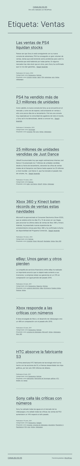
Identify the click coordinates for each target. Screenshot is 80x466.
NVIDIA (18, 380)
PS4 (43, 77)
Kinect (35, 241)
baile (28, 184)
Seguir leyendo (42, 67)
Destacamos (32, 75)
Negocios (39, 286)
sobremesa (48, 77)
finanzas (18, 290)
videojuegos (19, 79)
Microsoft (40, 241)
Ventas (57, 77)
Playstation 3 (59, 425)
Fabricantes (30, 378)
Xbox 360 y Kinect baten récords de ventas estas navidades (38, 206)
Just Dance (33, 184)
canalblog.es (40, 7)
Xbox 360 (58, 241)
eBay (41, 288)
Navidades (47, 241)
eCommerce (47, 288)
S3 (22, 380)
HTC (57, 378)
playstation (51, 425)
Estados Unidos (56, 288)
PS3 (25, 427)
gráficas (53, 378)
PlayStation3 (20, 427)
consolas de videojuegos (34, 332)
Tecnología (31, 129)
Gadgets (38, 423)
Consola (29, 77)
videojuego (50, 184)
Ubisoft (40, 184)
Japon (39, 77)
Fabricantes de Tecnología (42, 378)
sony (53, 77)
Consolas (29, 132)
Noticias (38, 75)
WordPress (68, 458)
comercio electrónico (33, 288)
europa (34, 77)
